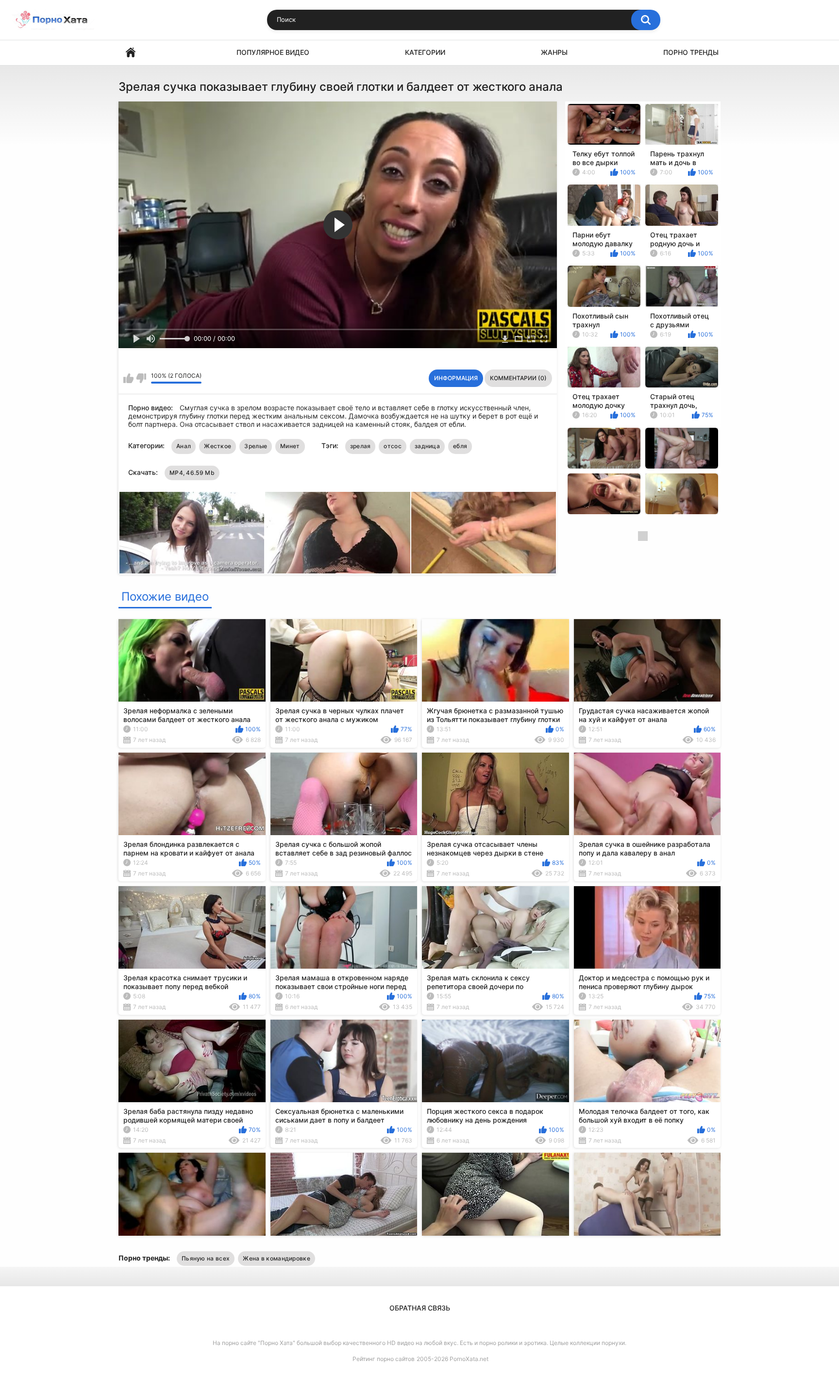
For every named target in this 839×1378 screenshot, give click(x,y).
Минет (290, 446)
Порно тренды (691, 52)
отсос (393, 446)
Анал (183, 446)
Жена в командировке (276, 1258)
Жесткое (217, 446)
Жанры (554, 52)
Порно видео (130, 52)
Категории (425, 52)
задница (427, 446)
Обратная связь (419, 1308)
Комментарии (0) (518, 378)
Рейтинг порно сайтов (383, 1358)
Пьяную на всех (206, 1258)
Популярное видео (272, 52)
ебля (460, 446)
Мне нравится (128, 378)
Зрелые (255, 446)
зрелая (360, 446)
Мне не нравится (141, 378)
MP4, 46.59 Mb (192, 472)
